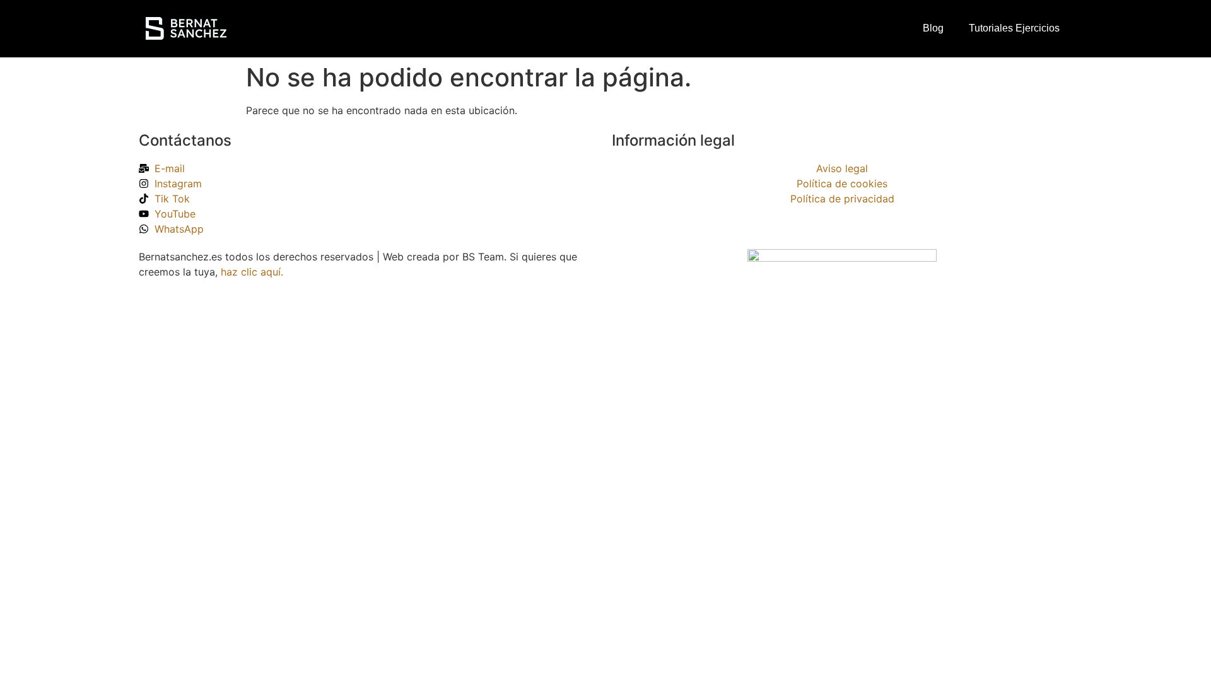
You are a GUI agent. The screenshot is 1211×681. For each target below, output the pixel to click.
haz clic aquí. (252, 271)
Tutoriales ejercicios (1014, 28)
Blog (933, 28)
